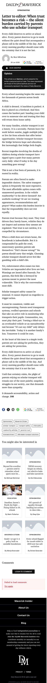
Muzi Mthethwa (20, 57)
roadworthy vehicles (10, 430)
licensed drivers (8, 435)
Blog (23, 623)
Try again (9, 586)
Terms (28, 672)
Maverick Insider (24, 601)
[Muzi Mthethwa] (6, 58)
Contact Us (23, 615)
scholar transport (9, 426)
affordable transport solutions (28, 435)
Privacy (19, 672)
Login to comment (23, 571)
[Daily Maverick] (23, 5)
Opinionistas (7, 421)
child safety (37, 426)
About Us (23, 607)
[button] (27, 62)
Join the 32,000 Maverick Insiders (22, 636)
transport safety (24, 426)
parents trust (25, 430)
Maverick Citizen (21, 421)
